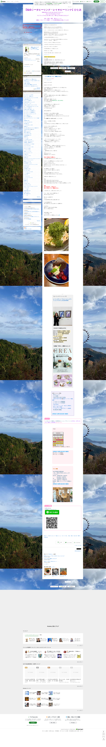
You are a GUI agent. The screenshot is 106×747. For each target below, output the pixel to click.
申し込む (73, 722)
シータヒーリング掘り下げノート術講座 (62, 408)
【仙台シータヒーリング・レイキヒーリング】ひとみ (53, 9)
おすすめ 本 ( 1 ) (27, 183)
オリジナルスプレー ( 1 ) (28, 152)
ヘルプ (82, 730)
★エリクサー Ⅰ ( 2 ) (27, 103)
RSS (26, 227)
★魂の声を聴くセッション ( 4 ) (29, 102)
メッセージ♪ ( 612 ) (27, 149)
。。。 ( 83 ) (26, 189)
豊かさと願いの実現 (57, 407)
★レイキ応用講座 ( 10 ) (28, 116)
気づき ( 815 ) (26, 167)
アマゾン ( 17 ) (26, 187)
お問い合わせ (52, 730)
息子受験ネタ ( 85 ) (27, 168)
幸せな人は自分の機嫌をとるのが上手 (50, 558)
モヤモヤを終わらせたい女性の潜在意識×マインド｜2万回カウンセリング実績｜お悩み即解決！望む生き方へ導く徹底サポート (32, 211)
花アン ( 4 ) (26, 181)
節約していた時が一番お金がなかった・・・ (51, 561)
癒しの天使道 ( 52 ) (27, 193)
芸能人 (41, 634)
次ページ (68, 71)
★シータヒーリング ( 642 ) (28, 94)
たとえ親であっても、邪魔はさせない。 (54, 76)
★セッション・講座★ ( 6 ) (28, 96)
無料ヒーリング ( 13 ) (27, 151)
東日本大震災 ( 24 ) (27, 190)
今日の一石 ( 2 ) (26, 192)
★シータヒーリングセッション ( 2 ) (30, 113)
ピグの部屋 (37, 49)
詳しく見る (53, 722)
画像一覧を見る (37, 88)
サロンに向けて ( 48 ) (27, 133)
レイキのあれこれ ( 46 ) (28, 139)
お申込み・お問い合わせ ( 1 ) (29, 141)
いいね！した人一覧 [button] (78, 545)
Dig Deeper (56, 404)
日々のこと (49, 79)
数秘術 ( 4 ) (26, 180)
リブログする (77, 542)
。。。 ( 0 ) (26, 195)
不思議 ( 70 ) (26, 154)
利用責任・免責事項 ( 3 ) (28, 142)
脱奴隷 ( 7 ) (26, 126)
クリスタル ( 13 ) (27, 176)
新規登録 (96, 1)
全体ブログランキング (27, 58)
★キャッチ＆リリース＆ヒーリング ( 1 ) (30, 186)
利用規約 (57, 730)
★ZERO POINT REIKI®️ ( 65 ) (29, 129)
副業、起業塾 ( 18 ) (27, 132)
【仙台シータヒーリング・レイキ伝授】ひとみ (35, 48)
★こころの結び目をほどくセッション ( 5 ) (31, 106)
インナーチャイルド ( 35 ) (28, 171)
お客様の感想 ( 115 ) (27, 99)
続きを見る (38, 55)
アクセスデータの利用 (64, 730)
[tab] (31, 634)
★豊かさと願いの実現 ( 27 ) (29, 109)
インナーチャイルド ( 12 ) (28, 177)
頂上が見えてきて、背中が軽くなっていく (31, 86)
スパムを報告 (45, 730)
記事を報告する (78, 550)
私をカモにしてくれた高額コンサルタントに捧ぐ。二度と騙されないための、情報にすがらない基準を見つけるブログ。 (32, 216)
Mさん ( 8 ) (26, 179)
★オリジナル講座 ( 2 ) (28, 107)
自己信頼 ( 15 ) (26, 123)
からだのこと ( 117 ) (27, 155)
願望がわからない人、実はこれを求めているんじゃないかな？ (54, 555)
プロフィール (33, 49)
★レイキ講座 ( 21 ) (27, 115)
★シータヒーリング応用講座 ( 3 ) (29, 110)
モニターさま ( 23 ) (27, 145)
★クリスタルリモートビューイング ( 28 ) (31, 97)
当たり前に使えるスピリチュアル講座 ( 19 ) (31, 127)
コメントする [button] (69, 542)
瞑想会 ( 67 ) (26, 157)
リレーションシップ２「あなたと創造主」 (62, 405)
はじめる (33, 722)
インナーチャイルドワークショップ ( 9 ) (30, 164)
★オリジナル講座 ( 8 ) (28, 100)
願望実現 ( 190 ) (26, 120)
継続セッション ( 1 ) (27, 130)
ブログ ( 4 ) (26, 174)
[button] (103, 739)
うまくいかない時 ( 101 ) (28, 122)
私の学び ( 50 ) (26, 165)
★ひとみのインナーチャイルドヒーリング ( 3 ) (32, 158)
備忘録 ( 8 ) (26, 136)
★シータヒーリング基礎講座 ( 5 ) (29, 112)
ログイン (102, 1)
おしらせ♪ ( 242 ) (27, 170)
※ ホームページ (46, 54)
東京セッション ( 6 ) (27, 161)
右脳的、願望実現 (27, 83)
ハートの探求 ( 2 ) (27, 173)
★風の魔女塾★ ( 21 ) (27, 135)
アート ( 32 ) (26, 138)
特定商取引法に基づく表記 (74, 730)
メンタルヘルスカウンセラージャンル (30, 60)
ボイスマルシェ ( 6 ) (27, 184)
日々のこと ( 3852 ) (27, 148)
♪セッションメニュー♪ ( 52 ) (28, 146)
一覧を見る (38, 87)
